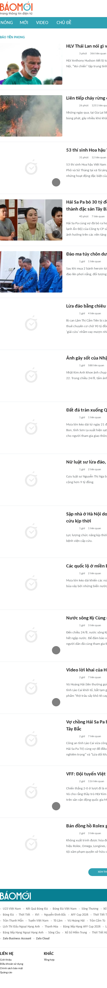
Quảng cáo (6, 972)
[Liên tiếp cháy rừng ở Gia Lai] (31, 116)
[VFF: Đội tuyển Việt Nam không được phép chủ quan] (31, 791)
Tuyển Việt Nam (38, 920)
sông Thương (90, 908)
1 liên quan (94, 261)
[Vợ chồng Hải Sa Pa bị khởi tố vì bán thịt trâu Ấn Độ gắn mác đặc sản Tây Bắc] (31, 739)
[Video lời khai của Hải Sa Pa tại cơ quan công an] (31, 687)
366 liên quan (98, 53)
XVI (37, 914)
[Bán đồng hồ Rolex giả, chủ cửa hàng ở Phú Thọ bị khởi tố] (31, 843)
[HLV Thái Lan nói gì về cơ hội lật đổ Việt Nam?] (31, 64)
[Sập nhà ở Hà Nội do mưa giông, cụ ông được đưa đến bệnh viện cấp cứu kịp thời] (31, 531)
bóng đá (8, 914)
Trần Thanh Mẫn (13, 920)
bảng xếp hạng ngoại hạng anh (23, 932)
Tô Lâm (58, 920)
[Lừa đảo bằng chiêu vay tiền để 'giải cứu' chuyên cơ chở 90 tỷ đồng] (31, 324)
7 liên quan (98, 216)
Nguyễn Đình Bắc (55, 914)
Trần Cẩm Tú (97, 920)
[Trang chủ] (16, 9)
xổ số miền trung (76, 932)
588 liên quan (96, 365)
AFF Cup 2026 (79, 914)
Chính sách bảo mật (11, 968)
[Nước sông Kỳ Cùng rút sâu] (31, 635)
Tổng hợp (49, 960)
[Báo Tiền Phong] (71, 54)
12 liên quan (99, 157)
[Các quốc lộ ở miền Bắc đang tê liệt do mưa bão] (31, 583)
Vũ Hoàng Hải (76, 920)
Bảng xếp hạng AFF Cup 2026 (82, 926)
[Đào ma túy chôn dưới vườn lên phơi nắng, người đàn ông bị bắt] (31, 272)
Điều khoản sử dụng (11, 964)
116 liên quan (96, 781)
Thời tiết (24, 914)
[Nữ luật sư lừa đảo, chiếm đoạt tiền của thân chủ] (31, 479)
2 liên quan (94, 469)
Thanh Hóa (51, 926)
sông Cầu (54, 932)
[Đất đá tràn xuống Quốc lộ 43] (31, 427)
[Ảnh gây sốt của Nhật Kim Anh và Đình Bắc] (31, 375)
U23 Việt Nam (12, 908)
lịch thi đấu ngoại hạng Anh (21, 926)
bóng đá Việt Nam (65, 908)
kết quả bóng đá (37, 908)
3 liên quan (94, 625)
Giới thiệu (6, 960)
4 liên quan (94, 313)
